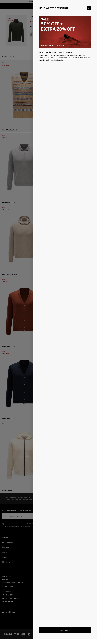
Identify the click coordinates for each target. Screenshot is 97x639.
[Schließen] (89, 8)
